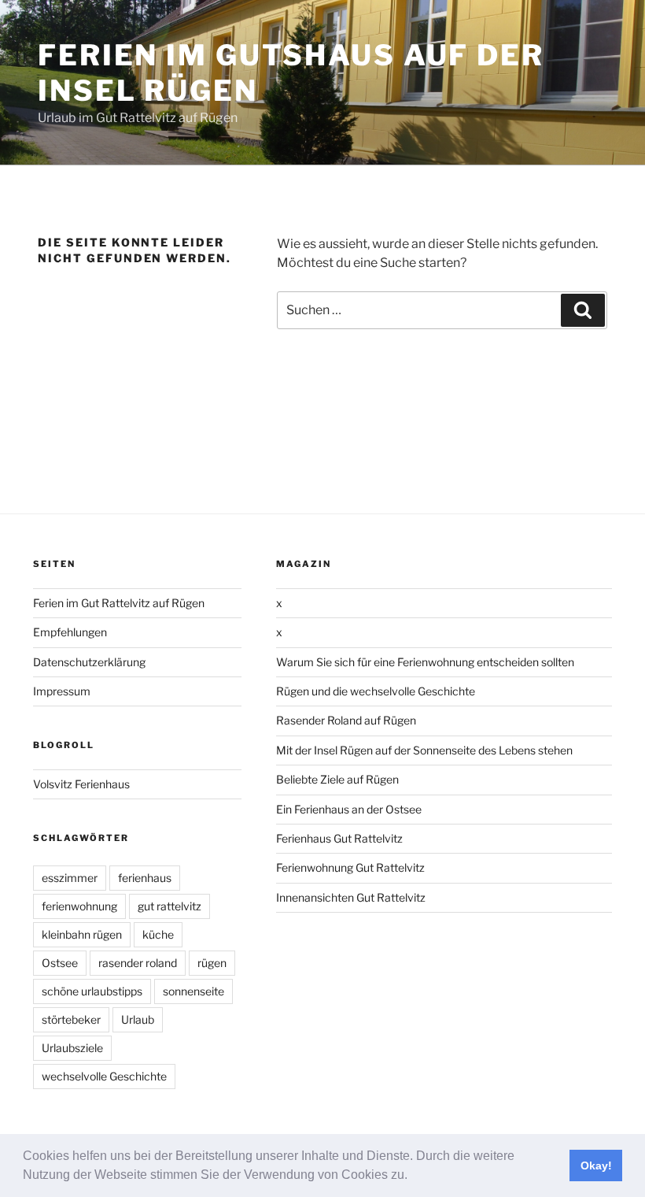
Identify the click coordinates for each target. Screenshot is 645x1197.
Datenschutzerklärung (89, 662)
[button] (413, 1176)
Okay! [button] (596, 1165)
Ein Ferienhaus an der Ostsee (349, 809)
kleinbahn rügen (82, 934)
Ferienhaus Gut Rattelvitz (339, 838)
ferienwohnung (79, 906)
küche (158, 934)
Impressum (61, 691)
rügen (212, 962)
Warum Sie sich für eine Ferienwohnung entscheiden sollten (425, 662)
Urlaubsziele (72, 1047)
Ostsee (60, 962)
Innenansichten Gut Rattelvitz (351, 897)
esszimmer (70, 877)
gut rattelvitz (169, 906)
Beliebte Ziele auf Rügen (337, 779)
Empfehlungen (70, 632)
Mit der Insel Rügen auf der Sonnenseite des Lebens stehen (424, 750)
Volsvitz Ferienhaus (81, 784)
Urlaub (137, 1019)
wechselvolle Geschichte (104, 1076)
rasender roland (137, 962)
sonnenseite (193, 991)
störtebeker (71, 1019)
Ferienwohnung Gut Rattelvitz (350, 867)
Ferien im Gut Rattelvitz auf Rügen (119, 603)
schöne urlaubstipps (92, 991)
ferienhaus (144, 877)
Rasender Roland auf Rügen (346, 720)
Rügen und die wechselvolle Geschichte (375, 691)
